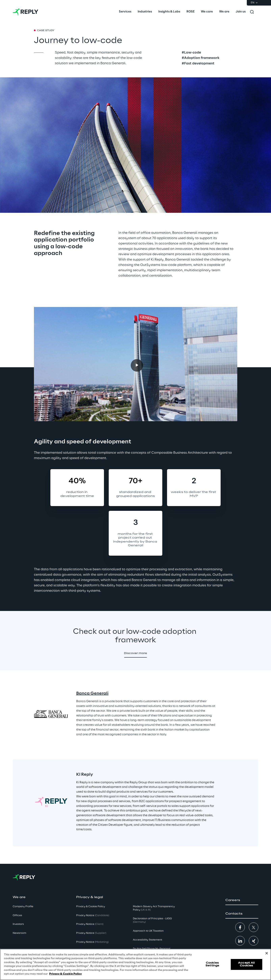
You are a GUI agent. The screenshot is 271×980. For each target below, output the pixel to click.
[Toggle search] (252, 12)
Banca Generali (92, 693)
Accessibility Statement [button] (147, 940)
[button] (135, 653)
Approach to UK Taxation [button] (148, 931)
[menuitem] (125, 12)
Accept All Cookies (246, 964)
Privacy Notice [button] (92, 915)
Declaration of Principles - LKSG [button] (152, 920)
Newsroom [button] (19, 933)
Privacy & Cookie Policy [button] (90, 906)
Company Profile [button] (23, 906)
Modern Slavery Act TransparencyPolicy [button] (154, 908)
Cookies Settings (212, 964)
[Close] (266, 953)
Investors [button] (18, 924)
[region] (135, 964)
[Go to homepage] (25, 12)
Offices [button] (17, 915)
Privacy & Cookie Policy (65, 973)
